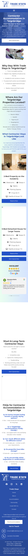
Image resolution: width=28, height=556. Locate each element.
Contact (14, 509)
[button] (14, 10)
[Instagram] (11, 484)
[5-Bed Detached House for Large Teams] (14, 231)
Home (14, 492)
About (14, 496)
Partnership (14, 502)
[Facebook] (6, 484)
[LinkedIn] (21, 484)
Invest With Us (14, 506)
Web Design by (14, 545)
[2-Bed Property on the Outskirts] (14, 178)
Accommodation (14, 499)
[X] (16, 484)
